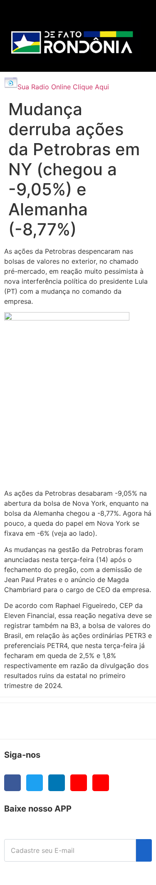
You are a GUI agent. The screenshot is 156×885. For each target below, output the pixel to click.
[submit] (144, 850)
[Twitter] (34, 782)
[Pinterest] (100, 782)
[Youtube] (78, 782)
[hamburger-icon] (131, 15)
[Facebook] (12, 782)
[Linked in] (56, 782)
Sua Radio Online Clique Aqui (63, 87)
